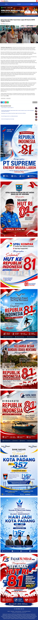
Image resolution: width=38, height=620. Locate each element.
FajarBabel (16, 615)
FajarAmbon (10, 617)
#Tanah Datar (8, 98)
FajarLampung (10, 615)
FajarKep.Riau (19, 614)
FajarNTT (8, 618)
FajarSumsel (33, 614)
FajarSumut (14, 614)
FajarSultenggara (29, 616)
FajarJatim (3, 616)
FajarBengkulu (4, 615)
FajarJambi (28, 614)
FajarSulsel (35, 616)
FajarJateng (33, 615)
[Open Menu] (37, 1)
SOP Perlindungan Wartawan (26, 611)
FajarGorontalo (5, 617)
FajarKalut (15, 617)
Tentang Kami (12, 611)
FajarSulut (13, 616)
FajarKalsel (29, 617)
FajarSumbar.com (22, 612)
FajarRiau (23, 614)
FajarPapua (26, 618)
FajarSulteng (23, 616)
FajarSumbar (5, 614)
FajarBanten (20, 615)
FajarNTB (5, 618)
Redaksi (9, 611)
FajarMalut (21, 618)
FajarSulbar (18, 616)
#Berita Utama (3, 98)
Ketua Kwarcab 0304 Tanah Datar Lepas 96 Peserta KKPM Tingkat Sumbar (18, 20)
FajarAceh (9, 614)
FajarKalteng (24, 617)
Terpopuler (19, 4)
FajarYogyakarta (8, 616)
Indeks (32, 4)
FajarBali (12, 618)
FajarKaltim (33, 617)
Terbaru (6, 4)
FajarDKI (24, 615)
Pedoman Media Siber (18, 611)
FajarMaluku (17, 618)
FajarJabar (28, 615)
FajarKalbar (19, 617)
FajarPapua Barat (31, 618)
